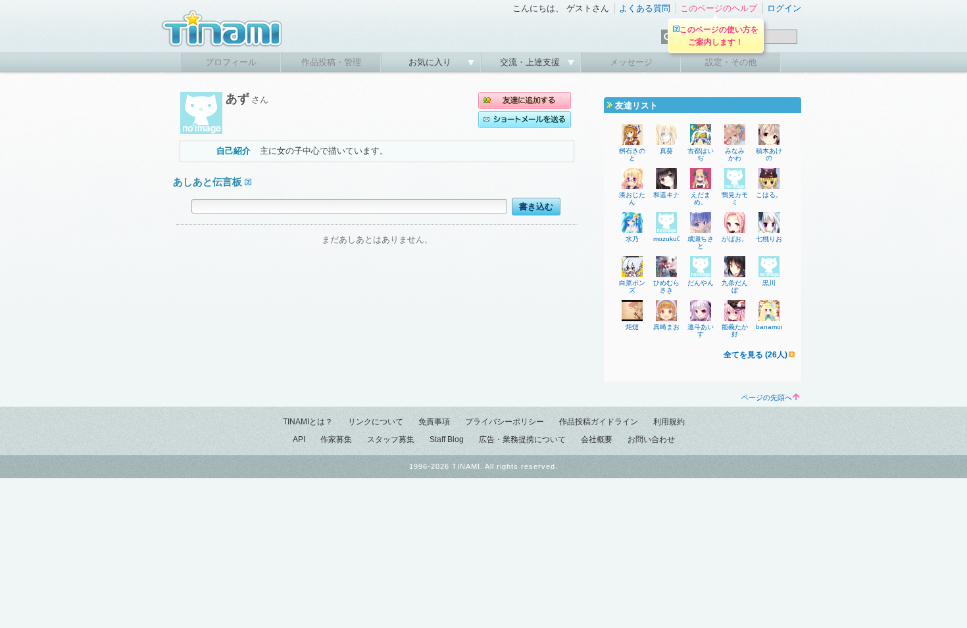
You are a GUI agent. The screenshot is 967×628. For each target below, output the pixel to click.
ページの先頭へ (766, 397)
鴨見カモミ (735, 198)
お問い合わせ (651, 439)
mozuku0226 (673, 238)
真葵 (666, 150)
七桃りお (769, 238)
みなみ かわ (738, 154)
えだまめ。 (700, 198)
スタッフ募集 (390, 439)
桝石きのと (632, 154)
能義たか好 (735, 330)
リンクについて (375, 421)
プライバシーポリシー (504, 421)
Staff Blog (447, 439)
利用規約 (669, 421)
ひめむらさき (666, 286)
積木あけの (769, 154)
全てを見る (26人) (755, 354)
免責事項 (434, 421)
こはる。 (769, 194)
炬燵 (632, 326)
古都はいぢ (700, 154)
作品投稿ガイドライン (598, 421)
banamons (772, 326)
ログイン (784, 8)
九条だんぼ (735, 286)
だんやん (700, 282)
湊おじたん (632, 198)
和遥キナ (666, 194)
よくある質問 (644, 8)
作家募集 (336, 439)
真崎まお (666, 326)
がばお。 (735, 238)
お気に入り (431, 62)
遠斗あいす (700, 330)
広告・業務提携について (522, 439)
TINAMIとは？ (308, 421)
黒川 (769, 282)
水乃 (632, 238)
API (299, 439)
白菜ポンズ (632, 286)
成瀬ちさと (700, 242)
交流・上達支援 (531, 62)
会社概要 (596, 439)
